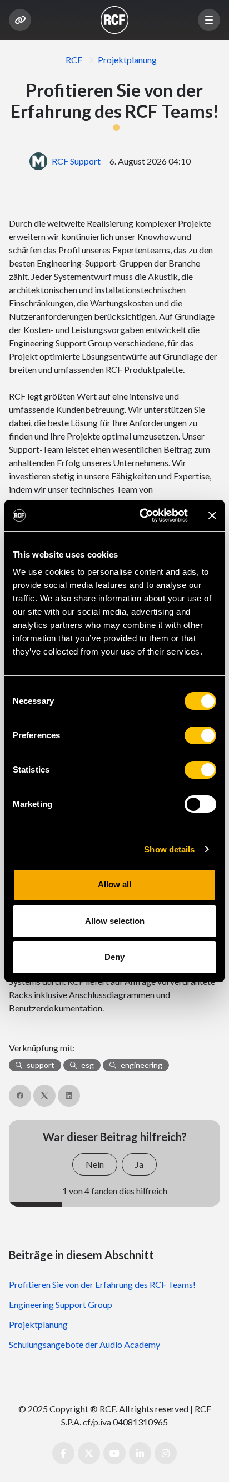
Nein (95, 1164)
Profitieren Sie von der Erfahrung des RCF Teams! (102, 1284)
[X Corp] (44, 1096)
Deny (114, 957)
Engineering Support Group (60, 1304)
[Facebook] (20, 1096)
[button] (209, 20)
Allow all (114, 884)
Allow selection (115, 921)
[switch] (200, 735)
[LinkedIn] (69, 1096)
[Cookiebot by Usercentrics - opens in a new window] (142, 515)
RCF (74, 59)
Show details (169, 849)
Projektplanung (127, 59)
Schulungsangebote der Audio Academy (84, 1344)
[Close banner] (212, 515)
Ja (139, 1164)
